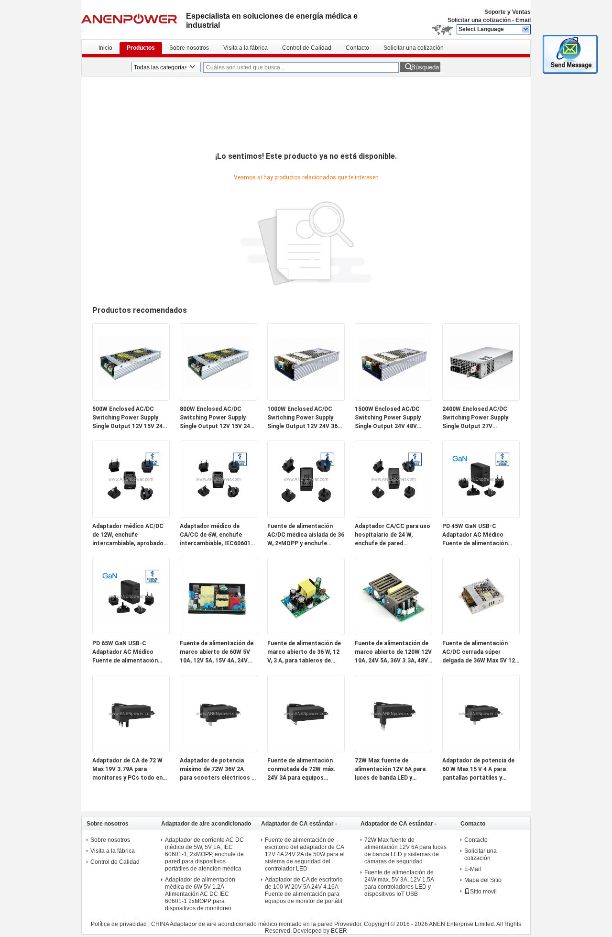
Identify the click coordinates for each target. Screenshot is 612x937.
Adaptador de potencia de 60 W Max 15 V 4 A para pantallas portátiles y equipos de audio (478, 769)
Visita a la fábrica (245, 47)
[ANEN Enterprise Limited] (526, 29)
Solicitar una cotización (479, 20)
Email (523, 20)
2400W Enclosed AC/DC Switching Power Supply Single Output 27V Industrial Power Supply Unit (475, 418)
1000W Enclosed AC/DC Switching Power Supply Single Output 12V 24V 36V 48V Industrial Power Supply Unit (306, 418)
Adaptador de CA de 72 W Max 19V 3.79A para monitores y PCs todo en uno (127, 769)
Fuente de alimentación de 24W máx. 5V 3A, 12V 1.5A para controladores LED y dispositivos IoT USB (399, 883)
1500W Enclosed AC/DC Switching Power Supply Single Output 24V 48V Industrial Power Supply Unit (388, 418)
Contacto (357, 47)
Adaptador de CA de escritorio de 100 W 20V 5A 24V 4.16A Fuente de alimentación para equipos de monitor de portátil (304, 890)
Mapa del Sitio (483, 880)
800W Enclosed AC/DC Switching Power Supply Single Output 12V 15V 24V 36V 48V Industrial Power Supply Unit (217, 418)
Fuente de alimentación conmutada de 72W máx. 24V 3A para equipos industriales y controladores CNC (301, 769)
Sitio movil (483, 891)
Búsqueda (425, 67)
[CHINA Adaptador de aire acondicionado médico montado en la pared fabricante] (133, 19)
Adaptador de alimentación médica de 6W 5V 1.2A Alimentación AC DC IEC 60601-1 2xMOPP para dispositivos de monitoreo (200, 894)
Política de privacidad (119, 924)
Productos (141, 47)
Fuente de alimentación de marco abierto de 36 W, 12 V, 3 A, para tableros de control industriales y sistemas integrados (304, 652)
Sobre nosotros (189, 47)
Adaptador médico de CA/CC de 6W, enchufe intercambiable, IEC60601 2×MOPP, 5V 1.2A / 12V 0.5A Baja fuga (217, 535)
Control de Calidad (306, 47)
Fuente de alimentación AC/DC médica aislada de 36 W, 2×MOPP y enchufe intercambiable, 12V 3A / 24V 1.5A (305, 535)
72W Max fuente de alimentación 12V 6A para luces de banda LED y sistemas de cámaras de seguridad (390, 769)
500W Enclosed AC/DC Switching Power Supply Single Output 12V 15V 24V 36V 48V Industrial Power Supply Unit (129, 418)
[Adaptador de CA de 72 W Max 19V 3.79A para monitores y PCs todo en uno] (131, 750)
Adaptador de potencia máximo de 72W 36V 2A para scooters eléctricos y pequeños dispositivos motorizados (217, 769)
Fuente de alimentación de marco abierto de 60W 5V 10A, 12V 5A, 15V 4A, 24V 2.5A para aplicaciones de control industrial (216, 652)
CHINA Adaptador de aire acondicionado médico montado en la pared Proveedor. (257, 924)
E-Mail (472, 869)
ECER (339, 930)
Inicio (105, 47)
